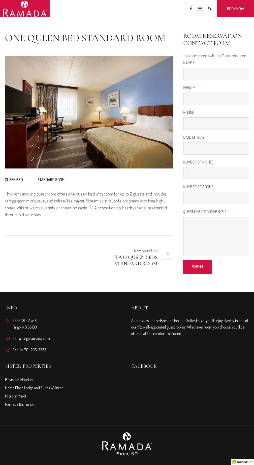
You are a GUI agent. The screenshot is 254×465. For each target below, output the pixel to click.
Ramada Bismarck (19, 404)
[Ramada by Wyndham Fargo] (127, 444)
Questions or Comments (204, 211)
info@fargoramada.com (31, 338)
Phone (188, 112)
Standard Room (51, 179)
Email (189, 87)
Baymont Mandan (19, 379)
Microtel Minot (15, 396)
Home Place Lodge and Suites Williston (34, 387)
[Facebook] (190, 8)
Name (189, 62)
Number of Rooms (198, 186)
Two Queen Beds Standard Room (136, 260)
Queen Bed (14, 179)
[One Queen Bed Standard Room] (89, 112)
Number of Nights (198, 162)
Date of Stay (194, 137)
